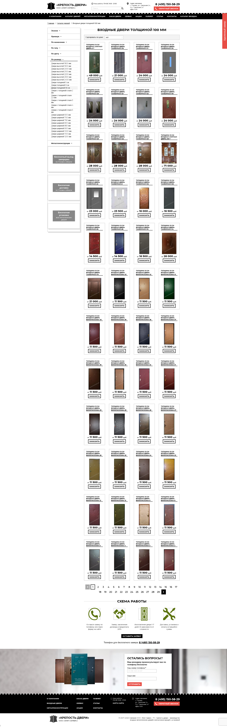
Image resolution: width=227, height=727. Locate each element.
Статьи (160, 16)
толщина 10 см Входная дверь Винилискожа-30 (93, 408)
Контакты (172, 16)
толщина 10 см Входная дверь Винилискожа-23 (168, 453)
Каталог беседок (188, 16)
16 (171, 587)
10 (139, 587)
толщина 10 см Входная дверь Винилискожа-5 (93, 544)
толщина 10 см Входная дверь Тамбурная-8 (118, 182)
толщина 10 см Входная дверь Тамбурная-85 (118, 227)
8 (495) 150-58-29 (167, 4)
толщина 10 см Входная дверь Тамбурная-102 (143, 182)
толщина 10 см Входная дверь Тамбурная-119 (168, 46)
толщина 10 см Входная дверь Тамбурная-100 (168, 182)
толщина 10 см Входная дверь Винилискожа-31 (168, 363)
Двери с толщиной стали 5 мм (62, 111)
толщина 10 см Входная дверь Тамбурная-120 (93, 91)
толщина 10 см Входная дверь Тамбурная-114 (168, 227)
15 (166, 587)
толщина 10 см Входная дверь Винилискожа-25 (118, 453)
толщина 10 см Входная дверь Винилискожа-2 (168, 544)
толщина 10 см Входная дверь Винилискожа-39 (118, 318)
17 (176, 587)
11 (145, 587)
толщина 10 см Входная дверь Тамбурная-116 (118, 46)
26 (142, 592)
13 (155, 587)
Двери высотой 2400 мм (61, 80)
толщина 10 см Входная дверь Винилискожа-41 (168, 272)
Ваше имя (131, 676)
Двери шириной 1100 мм (61, 134)
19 (105, 592)
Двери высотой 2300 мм (61, 77)
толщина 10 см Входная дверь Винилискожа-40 (94, 318)
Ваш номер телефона (136, 668)
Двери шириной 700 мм (61, 117)
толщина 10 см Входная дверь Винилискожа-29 (118, 408)
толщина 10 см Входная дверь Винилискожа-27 (168, 408)
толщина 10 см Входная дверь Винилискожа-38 (143, 318)
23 (126, 592)
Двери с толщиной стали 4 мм (62, 106)
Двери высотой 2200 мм (61, 74)
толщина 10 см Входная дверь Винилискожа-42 (143, 272)
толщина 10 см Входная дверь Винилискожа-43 (118, 272)
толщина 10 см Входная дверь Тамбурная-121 (118, 91)
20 (110, 592)
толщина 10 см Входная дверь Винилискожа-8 (168, 498)
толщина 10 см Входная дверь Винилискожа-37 (168, 318)
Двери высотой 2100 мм (61, 71)
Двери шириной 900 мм (61, 128)
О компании (55, 16)
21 (116, 592)
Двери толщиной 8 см (60, 85)
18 (100, 592)
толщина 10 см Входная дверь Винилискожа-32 (143, 363)
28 (153, 592)
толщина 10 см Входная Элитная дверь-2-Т (94, 46)
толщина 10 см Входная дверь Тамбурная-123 (93, 137)
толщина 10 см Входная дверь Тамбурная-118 (168, 91)
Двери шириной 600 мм (61, 115)
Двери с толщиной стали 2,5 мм (61, 96)
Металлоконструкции (94, 16)
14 (160, 587)
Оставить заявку (132, 636)
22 (121, 592)
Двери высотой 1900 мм (61, 66)
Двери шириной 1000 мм (61, 131)
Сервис (128, 16)
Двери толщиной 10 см (60, 88)
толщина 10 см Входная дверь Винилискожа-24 (143, 453)
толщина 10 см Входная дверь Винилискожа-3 (143, 544)
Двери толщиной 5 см (60, 82)
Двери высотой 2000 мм (61, 69)
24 (131, 592)
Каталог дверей (72, 16)
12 (150, 587)
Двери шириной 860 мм (61, 126)
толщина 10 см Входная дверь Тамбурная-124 (118, 137)
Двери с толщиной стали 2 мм (62, 91)
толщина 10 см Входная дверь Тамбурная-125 (143, 137)
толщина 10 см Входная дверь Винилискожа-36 (93, 363)
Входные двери (54, 703)
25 (137, 592)
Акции (138, 16)
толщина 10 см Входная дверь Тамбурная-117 (143, 46)
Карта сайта (118, 703)
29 (158, 592)
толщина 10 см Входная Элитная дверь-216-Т (169, 137)
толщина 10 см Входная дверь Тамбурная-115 (143, 227)
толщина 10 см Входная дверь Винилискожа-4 (118, 544)
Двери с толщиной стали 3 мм (62, 101)
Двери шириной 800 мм (61, 123)
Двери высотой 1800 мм (61, 63)
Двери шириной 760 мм (61, 120)
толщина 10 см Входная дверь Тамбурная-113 (93, 272)
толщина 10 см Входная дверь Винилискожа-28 (143, 408)
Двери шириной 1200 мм (61, 136)
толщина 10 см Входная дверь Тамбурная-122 (143, 91)
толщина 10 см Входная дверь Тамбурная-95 (93, 227)
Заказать (94, 80)
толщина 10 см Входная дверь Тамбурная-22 (93, 182)
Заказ (115, 16)
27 (147, 592)
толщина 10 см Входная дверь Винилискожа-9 (143, 498)
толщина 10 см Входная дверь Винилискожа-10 (118, 498)
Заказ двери (82, 699)
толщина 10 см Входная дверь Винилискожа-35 (118, 363)
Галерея (149, 16)
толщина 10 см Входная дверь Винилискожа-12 (93, 498)
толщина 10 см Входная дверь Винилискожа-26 (93, 453)
